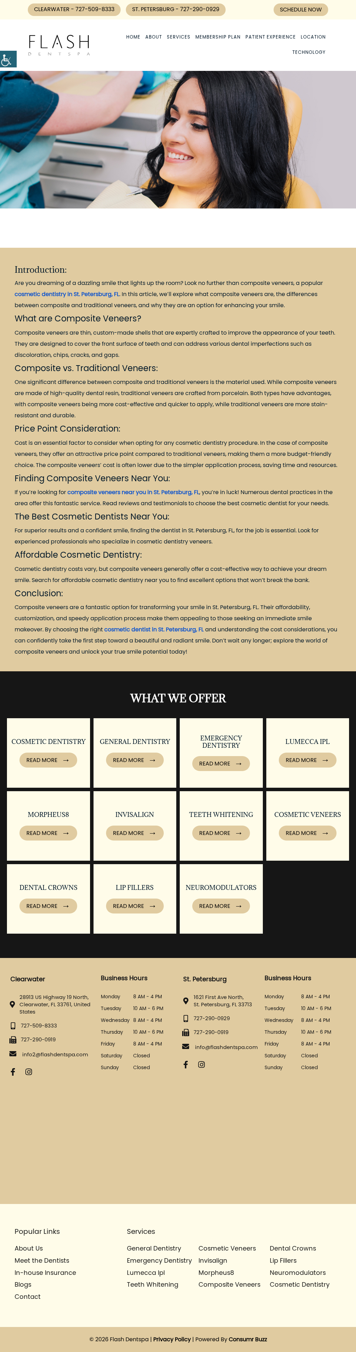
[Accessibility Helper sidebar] (8, 59)
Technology (309, 52)
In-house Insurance (45, 1273)
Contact (28, 1297)
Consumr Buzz (248, 1339)
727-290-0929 (199, 9)
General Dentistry (154, 1249)
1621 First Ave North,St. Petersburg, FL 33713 (223, 1001)
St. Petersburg (154, 9)
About (153, 37)
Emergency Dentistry (159, 1261)
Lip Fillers (283, 1261)
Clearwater (52, 9)
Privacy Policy (172, 1339)
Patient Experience (270, 37)
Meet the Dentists (42, 1261)
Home (133, 37)
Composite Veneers (229, 1285)
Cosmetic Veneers (227, 1249)
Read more (42, 760)
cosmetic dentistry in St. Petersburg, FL (67, 294)
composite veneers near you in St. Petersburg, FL (133, 492)
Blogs (23, 1285)
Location (313, 37)
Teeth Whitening (152, 1285)
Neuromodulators (298, 1273)
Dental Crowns (293, 1249)
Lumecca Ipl (146, 1273)
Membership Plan (218, 37)
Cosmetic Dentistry (300, 1285)
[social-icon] (12, 1072)
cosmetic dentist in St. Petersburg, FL (154, 629)
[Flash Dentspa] (59, 45)
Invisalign (213, 1261)
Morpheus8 (216, 1273)
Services (179, 37)
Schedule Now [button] (301, 10)
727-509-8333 (94, 9)
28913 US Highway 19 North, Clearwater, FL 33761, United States (54, 1005)
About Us (29, 1249)
